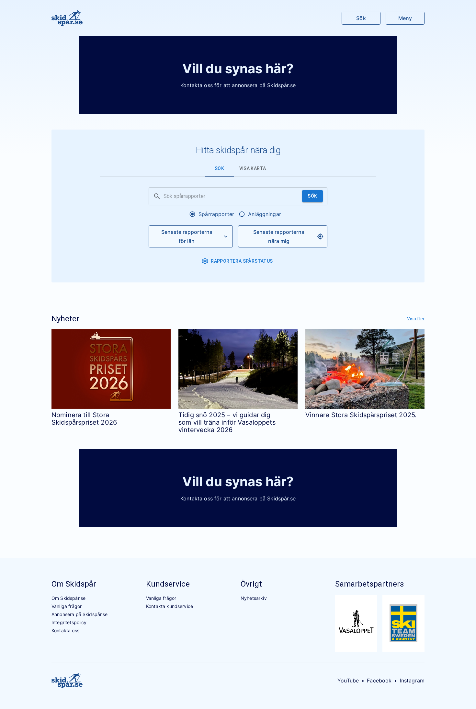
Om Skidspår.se (68, 598)
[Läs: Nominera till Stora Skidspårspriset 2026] (111, 368)
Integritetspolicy (69, 622)
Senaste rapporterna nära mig (278, 236)
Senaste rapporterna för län (186, 236)
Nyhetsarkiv (254, 598)
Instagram (412, 680)
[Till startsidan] (67, 18)
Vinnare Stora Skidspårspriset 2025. (361, 415)
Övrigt (251, 584)
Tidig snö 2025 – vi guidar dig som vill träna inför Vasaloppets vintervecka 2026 (227, 422)
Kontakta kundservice (169, 606)
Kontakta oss (65, 630)
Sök (361, 18)
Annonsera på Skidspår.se (79, 614)
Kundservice (168, 584)
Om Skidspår (73, 584)
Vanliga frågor (66, 606)
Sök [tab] (219, 168)
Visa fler (416, 318)
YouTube (348, 680)
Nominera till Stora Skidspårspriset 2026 (84, 418)
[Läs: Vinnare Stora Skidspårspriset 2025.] (365, 368)
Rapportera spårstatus (242, 261)
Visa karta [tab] (252, 168)
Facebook (379, 680)
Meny (405, 18)
